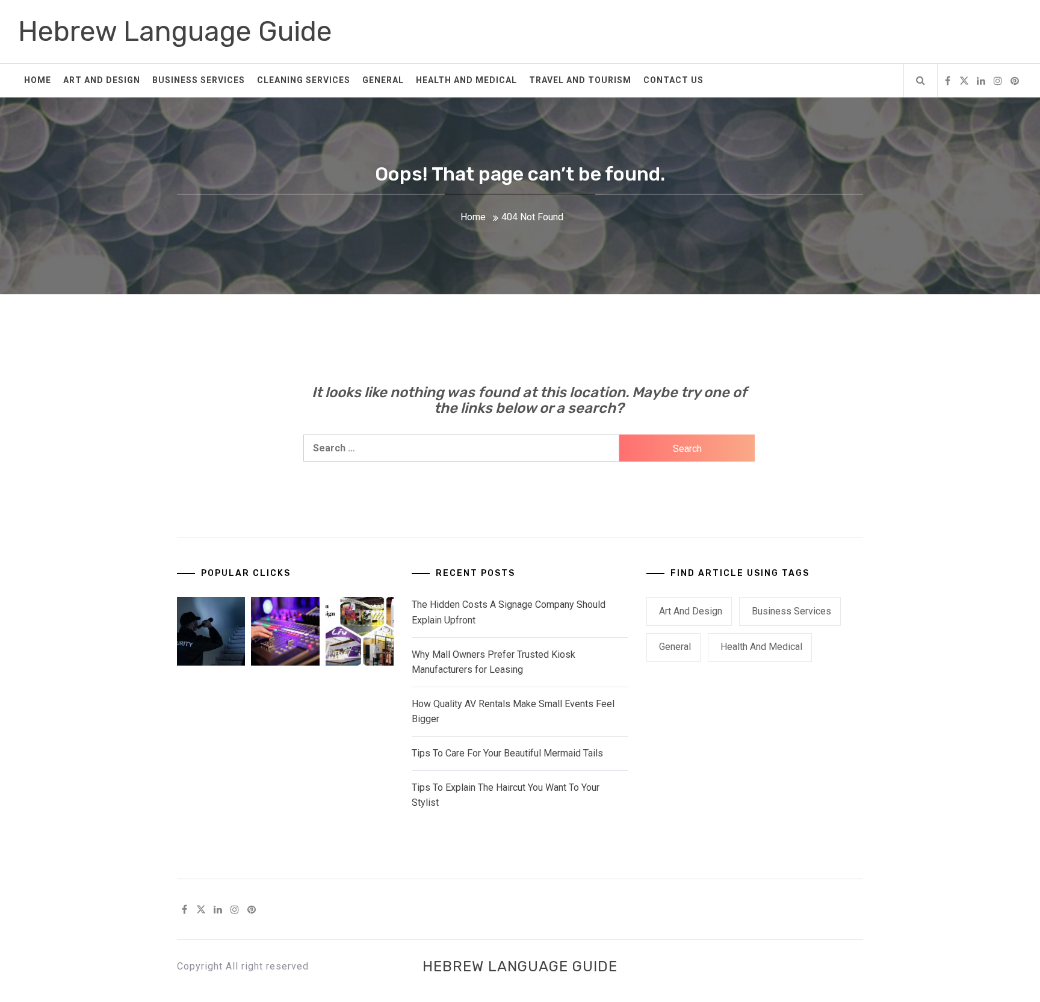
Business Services (198, 80)
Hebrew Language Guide (175, 31)
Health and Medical (466, 80)
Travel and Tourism (580, 80)
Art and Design (101, 80)
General (383, 80)
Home (37, 80)
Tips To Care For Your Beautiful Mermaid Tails (507, 753)
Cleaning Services (303, 80)
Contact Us (673, 80)
